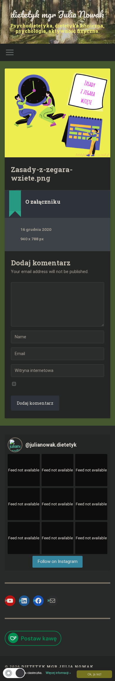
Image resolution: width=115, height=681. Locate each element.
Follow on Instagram (57, 561)
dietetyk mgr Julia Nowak (57, 14)
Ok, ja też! (94, 674)
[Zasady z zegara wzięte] (58, 112)
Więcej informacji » (57, 672)
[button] (14, 673)
